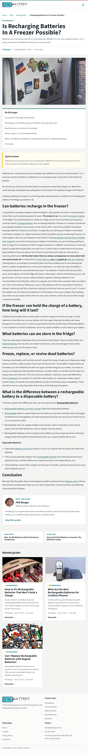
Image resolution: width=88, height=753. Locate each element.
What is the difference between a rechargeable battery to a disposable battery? (36, 138)
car (36, 284)
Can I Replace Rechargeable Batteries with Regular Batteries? (21, 659)
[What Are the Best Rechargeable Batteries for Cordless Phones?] (65, 569)
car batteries (12, 378)
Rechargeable (21, 15)
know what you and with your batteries (60, 259)
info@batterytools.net (53, 727)
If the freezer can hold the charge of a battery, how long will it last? (31, 123)
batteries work (71, 481)
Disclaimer (6, 739)
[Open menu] (83, 4)
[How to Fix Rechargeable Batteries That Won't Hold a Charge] (22, 569)
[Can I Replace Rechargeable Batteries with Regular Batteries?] (22, 636)
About (4, 727)
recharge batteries (25, 223)
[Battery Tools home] (14, 4)
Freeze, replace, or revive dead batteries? (21, 133)
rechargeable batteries (47, 456)
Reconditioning (50, 714)
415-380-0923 (50, 731)
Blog (11, 15)
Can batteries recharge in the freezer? (19, 117)
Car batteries (49, 703)
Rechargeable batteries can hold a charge (22, 408)
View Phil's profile (13, 520)
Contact (5, 731)
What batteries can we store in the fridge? (21, 128)
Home (4, 15)
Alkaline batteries (9, 343)
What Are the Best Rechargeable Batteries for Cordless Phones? (63, 592)
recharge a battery (77, 216)
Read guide (9, 617)
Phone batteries (51, 707)
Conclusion (9, 144)
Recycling (48, 718)
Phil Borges (6, 49)
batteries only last (22, 448)
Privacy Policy (7, 735)
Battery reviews (50, 710)
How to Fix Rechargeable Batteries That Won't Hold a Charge (21, 592)
